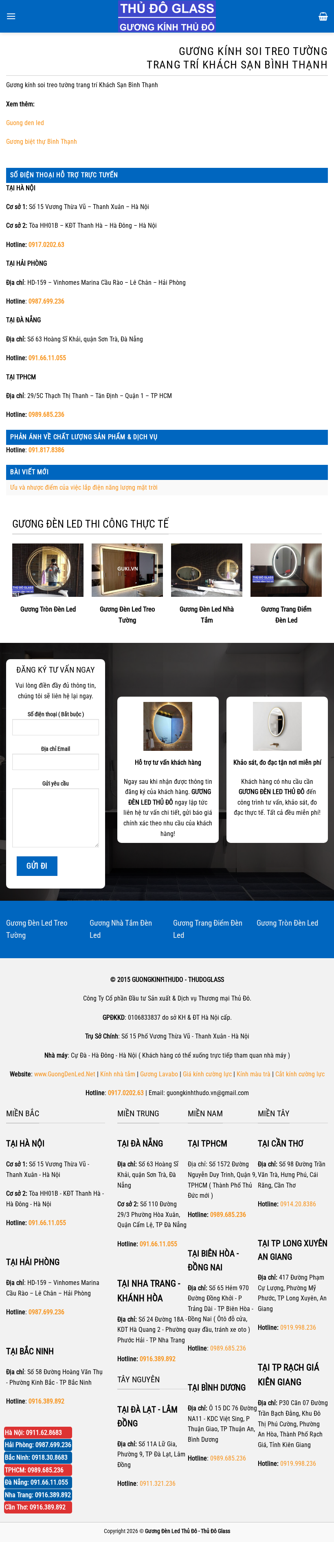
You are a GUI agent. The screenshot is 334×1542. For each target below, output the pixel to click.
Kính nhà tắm (117, 1074)
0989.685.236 (46, 414)
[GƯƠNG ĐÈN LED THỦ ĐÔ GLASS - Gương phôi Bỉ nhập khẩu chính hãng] (167, 16)
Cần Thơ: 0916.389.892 (35, 1507)
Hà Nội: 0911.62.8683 (33, 1432)
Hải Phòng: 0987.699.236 (38, 1445)
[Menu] (11, 16)
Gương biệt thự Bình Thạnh (41, 141)
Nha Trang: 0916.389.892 (38, 1495)
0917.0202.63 (46, 245)
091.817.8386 (46, 450)
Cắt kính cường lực (300, 1074)
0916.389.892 (158, 1359)
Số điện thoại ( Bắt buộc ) (56, 714)
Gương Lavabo (159, 1074)
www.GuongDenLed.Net (64, 1074)
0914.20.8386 (298, 1204)
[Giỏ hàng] (323, 16)
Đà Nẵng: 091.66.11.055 (36, 1482)
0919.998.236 (298, 1327)
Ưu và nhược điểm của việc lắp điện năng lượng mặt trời (84, 487)
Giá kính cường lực (207, 1074)
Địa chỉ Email (55, 749)
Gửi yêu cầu (55, 783)
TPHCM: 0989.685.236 (34, 1470)
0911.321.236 (158, 1483)
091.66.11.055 (47, 358)
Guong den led (25, 123)
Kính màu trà (253, 1074)
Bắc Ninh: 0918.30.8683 (36, 1457)
